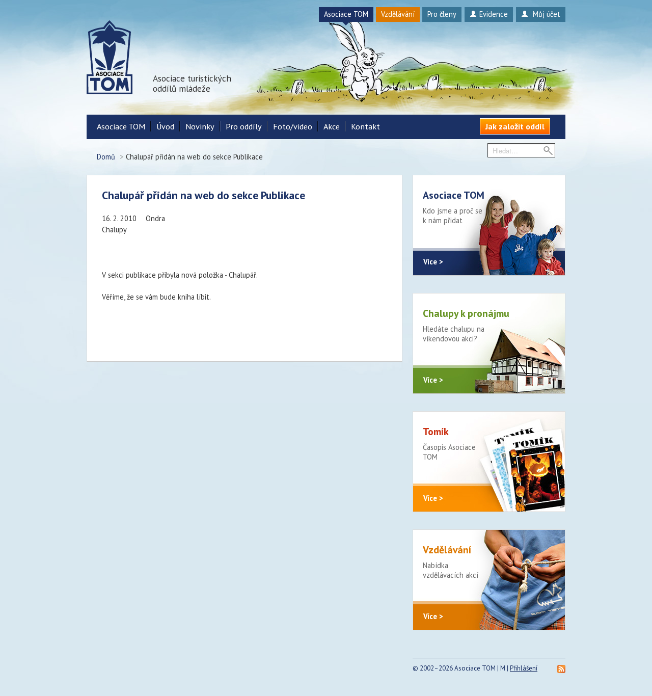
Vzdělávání (398, 14)
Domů (106, 157)
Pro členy (441, 14)
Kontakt (365, 126)
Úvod (165, 126)
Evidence (493, 14)
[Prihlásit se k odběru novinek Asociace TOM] (561, 668)
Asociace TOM (346, 14)
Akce (331, 126)
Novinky (199, 126)
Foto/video (292, 126)
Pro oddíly (244, 126)
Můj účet (545, 14)
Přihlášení (523, 668)
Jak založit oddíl (515, 126)
